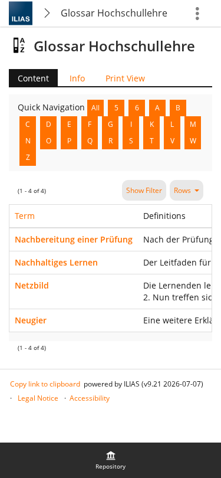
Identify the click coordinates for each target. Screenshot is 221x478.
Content (29, 78)
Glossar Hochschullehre (114, 12)
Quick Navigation (52, 107)
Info (77, 78)
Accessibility (90, 398)
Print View (125, 78)
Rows (182, 190)
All (95, 108)
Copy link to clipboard (45, 384)
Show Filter (144, 190)
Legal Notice (38, 398)
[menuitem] (110, 460)
